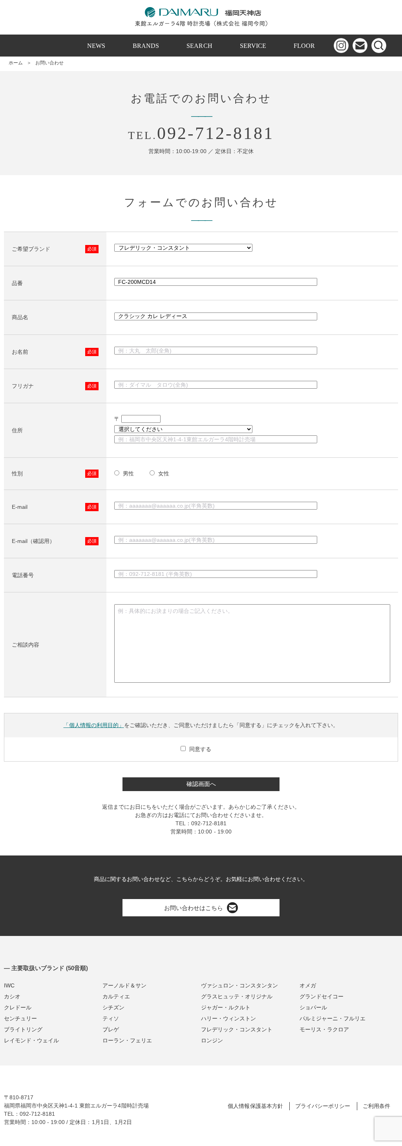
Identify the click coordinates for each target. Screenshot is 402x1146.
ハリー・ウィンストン (228, 1018)
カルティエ (116, 996)
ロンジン (212, 1040)
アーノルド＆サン (124, 985)
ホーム (16, 63)
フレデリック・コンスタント (236, 1029)
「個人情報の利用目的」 (93, 725)
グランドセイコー (322, 996)
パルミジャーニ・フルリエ (332, 1018)
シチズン (113, 1007)
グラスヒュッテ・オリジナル (236, 996)
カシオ (12, 996)
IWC (9, 985)
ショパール (313, 1007)
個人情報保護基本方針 (255, 1106)
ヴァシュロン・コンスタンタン (239, 985)
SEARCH (199, 45)
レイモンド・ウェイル (31, 1040)
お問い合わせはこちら (193, 908)
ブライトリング (23, 1029)
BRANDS (146, 45)
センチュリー (20, 1018)
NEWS (96, 45)
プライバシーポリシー (322, 1106)
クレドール (17, 1007)
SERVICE (253, 45)
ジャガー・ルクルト (225, 1007)
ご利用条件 (376, 1106)
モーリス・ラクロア (324, 1029)
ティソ (110, 1018)
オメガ (308, 985)
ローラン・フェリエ (127, 1040)
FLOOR (304, 45)
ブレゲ (110, 1029)
